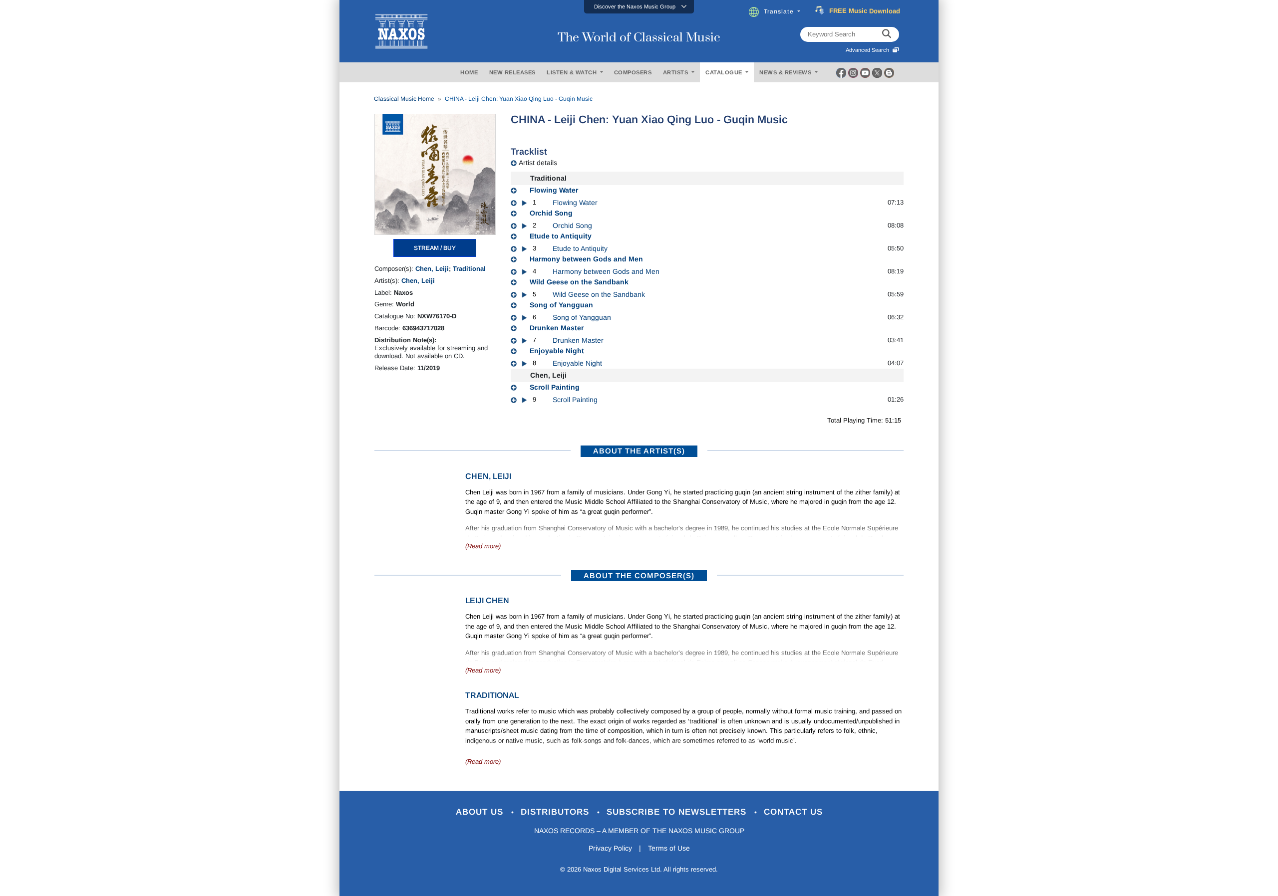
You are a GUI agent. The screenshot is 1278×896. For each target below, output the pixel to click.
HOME (469, 72)
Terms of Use (669, 848)
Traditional (469, 268)
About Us (481, 812)
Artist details (538, 163)
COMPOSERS (633, 72)
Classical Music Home (404, 98)
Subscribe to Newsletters (678, 812)
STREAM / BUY (435, 247)
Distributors (556, 812)
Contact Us (793, 812)
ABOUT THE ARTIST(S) (639, 451)
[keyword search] (886, 34)
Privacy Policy (610, 848)
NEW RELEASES (512, 72)
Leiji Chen (487, 600)
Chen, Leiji (432, 268)
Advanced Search (869, 50)
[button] (639, 6)
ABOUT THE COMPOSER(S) (639, 575)
